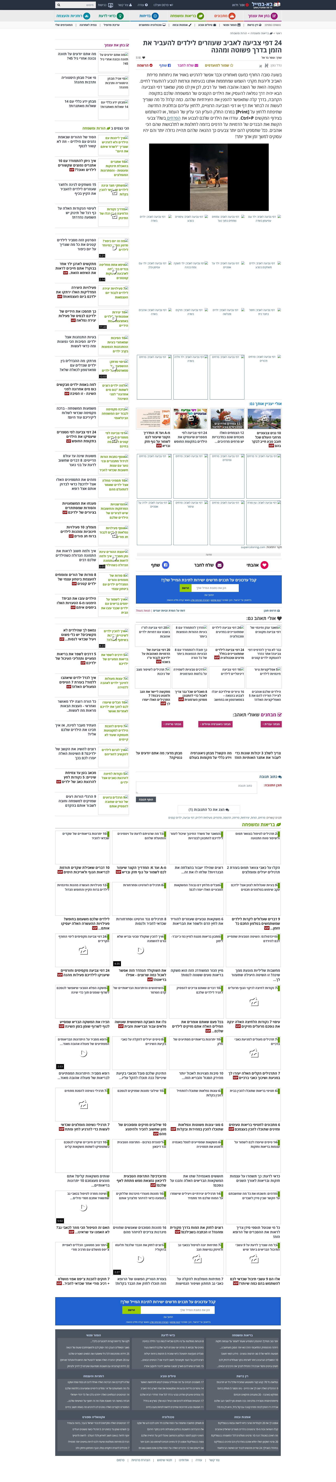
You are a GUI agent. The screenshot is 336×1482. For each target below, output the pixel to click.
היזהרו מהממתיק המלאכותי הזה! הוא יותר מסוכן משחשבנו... (249, 1347)
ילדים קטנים (175, 817)
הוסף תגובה (146, 799)
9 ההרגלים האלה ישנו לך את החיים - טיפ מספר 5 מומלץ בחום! (247, 1388)
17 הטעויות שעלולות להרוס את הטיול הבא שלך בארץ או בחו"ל (173, 1401)
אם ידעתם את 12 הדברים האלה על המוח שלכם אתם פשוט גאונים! (171, 1448)
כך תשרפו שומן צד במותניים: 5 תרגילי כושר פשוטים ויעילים (101, 1429)
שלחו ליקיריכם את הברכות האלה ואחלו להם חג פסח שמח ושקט (98, 1382)
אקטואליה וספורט (93, 1417)
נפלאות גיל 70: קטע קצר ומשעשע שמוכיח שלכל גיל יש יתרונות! (247, 1382)
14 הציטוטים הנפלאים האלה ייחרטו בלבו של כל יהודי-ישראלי (99, 1394)
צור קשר (123, 5)
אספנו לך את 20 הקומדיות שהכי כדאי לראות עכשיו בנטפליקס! (248, 1423)
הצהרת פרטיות (140, 1460)
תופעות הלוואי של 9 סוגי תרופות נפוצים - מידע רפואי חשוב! (249, 1353)
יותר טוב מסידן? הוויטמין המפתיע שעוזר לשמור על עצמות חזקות (247, 1341)
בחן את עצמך (259, 15)
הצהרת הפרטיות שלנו (200, 600)
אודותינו (184, 1460)
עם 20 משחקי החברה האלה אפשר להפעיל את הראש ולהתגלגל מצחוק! (94, 1360)
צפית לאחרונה (88, 25)
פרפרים (218, 817)
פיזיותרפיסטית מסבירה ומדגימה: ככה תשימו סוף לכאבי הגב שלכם (246, 1401)
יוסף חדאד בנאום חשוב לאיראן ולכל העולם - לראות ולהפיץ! (101, 1435)
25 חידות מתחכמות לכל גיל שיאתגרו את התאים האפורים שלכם (99, 1353)
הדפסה (227, 817)
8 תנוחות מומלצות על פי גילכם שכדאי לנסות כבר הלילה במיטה (173, 1341)
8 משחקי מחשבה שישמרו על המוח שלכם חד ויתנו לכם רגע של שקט (170, 1423)
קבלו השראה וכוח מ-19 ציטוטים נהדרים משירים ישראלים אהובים (246, 1429)
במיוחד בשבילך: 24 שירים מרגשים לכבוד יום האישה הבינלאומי (247, 1448)
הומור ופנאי (230, 25)
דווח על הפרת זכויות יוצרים (169, 610)
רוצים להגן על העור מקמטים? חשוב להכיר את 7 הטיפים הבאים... (172, 1360)
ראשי (279, 33)
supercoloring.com (253, 547)
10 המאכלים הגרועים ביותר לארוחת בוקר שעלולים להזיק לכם (248, 1360)
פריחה (235, 817)
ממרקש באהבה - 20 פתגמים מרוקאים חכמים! (256, 1394)
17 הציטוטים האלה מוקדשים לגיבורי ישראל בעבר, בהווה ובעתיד (98, 1423)
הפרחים (173, 118)
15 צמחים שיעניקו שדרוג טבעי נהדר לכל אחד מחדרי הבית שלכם (172, 1394)
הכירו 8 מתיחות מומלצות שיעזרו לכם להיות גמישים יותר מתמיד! (98, 1441)
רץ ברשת (252, 25)
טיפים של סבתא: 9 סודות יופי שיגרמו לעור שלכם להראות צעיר (174, 1347)
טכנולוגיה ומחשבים (150, 25)
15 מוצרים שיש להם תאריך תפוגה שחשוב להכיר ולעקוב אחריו (174, 1366)
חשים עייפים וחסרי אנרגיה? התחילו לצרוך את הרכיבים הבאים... (247, 1366)
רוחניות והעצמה (69, 15)
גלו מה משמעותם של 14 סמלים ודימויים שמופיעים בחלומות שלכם (97, 1388)
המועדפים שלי (64, 25)
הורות (254, 817)
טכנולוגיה (168, 1417)
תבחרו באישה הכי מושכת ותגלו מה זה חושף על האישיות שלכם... (98, 1401)
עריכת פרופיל (112, 25)
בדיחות (145, 15)
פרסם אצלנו (161, 5)
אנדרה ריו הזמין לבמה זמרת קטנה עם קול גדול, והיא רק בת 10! (247, 1407)
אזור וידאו (238, 5)
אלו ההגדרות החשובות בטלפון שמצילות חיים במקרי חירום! (175, 1429)
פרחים (261, 817)
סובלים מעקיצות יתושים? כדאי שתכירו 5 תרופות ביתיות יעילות (174, 1353)
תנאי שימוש (216, 600)
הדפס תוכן (270, 610)
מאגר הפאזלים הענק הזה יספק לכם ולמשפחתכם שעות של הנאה (97, 1347)
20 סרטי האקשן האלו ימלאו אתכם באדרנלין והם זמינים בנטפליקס (246, 1441)
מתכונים (221, 15)
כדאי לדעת (108, 15)
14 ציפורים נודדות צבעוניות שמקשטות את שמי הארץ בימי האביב (172, 1388)
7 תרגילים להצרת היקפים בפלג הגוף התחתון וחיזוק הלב (102, 1448)
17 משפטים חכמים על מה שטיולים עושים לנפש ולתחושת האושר (172, 1382)
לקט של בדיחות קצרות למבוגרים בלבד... (109, 1341)
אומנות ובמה (180, 25)
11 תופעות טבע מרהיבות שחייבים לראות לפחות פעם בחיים (175, 1407)
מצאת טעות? (143, 610)
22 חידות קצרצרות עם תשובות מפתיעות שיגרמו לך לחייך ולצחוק (98, 1366)
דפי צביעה (188, 817)
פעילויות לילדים (204, 817)
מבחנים (269, 714)
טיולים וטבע (205, 25)
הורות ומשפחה (238, 33)
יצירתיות (245, 817)
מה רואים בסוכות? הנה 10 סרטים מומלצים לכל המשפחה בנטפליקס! (244, 1435)
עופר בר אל (268, 57)
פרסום (120, 1460)
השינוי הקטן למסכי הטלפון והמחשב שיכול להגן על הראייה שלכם (172, 1435)
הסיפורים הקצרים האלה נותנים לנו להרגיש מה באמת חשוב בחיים (97, 1407)
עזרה (141, 5)
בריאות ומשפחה (183, 15)
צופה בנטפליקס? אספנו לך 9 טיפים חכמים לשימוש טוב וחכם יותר (172, 1441)
